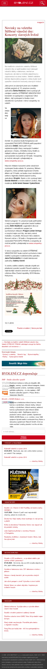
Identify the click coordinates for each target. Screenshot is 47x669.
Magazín (8, 601)
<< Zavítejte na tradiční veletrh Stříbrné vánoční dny (20, 342)
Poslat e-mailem (23, 328)
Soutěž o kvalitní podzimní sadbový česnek (19, 612)
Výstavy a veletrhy (9, 354)
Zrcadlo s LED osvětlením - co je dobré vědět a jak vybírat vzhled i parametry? (22, 559)
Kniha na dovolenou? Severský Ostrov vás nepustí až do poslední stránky (23, 526)
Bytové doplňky (33, 354)
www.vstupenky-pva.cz (14, 160)
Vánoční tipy (21, 354)
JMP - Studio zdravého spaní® (13, 379)
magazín (40, 22)
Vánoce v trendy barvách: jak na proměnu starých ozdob (21, 576)
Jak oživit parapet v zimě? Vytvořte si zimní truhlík (22, 581)
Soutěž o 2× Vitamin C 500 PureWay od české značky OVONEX (23, 509)
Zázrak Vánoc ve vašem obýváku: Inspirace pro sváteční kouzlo (21, 586)
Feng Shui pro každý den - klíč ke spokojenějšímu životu (21, 629)
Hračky (4, 356)
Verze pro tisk (36, 328)
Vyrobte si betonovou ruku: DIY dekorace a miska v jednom (22, 570)
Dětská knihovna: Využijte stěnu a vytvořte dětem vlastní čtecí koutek (21, 607)
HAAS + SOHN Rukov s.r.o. (13, 399)
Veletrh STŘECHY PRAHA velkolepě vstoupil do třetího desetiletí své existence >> (21, 345)
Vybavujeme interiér (16, 356)
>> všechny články (36, 461)
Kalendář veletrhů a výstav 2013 (15, 457)
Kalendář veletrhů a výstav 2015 (15, 448)
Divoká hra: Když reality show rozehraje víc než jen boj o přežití (23, 519)
